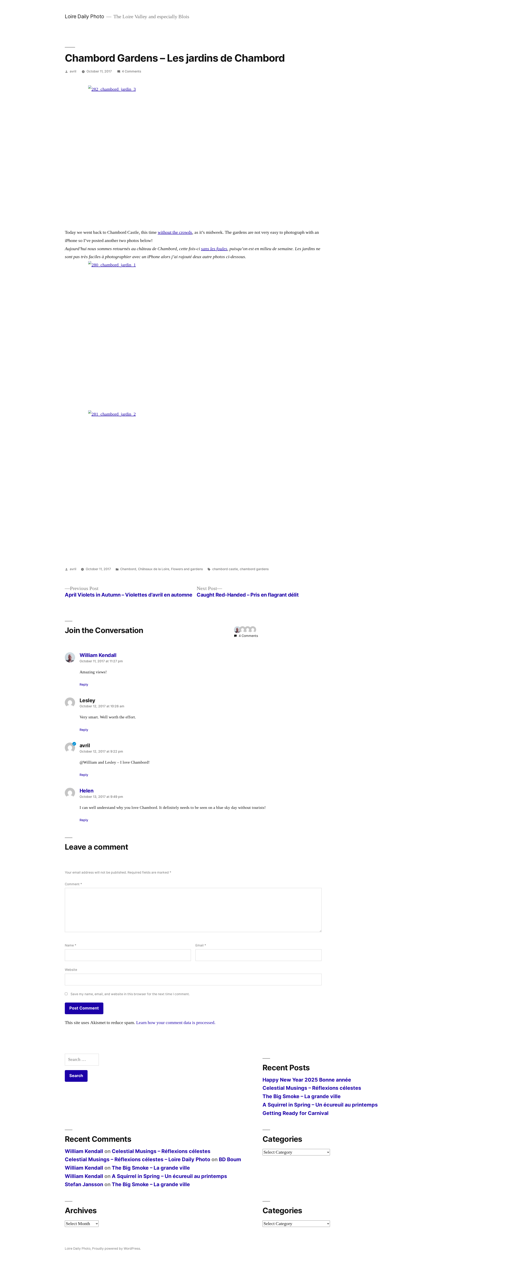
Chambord (128, 569)
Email (200, 945)
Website (71, 970)
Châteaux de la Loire (153, 569)
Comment (73, 884)
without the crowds (175, 232)
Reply (84, 684)
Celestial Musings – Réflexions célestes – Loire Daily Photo (137, 1159)
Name (70, 945)
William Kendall (84, 1151)
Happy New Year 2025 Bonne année (306, 1080)
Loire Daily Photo (84, 16)
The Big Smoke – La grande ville (301, 1096)
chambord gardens (254, 569)
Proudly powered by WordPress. (116, 1248)
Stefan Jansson (84, 1184)
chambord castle (225, 569)
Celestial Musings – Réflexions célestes (311, 1088)
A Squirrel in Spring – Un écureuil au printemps (320, 1105)
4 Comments (131, 71)
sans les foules (214, 249)
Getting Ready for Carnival (295, 1113)
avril (73, 71)
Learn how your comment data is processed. (176, 1022)
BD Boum (230, 1159)
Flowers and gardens (187, 569)
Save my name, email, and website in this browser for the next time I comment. (130, 994)
